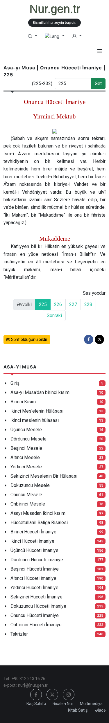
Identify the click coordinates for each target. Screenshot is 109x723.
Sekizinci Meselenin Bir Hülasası (43, 476)
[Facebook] (88, 339)
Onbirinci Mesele (27, 504)
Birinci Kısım (23, 401)
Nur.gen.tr (54, 8)
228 (88, 304)
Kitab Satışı (78, 710)
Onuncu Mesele (26, 494)
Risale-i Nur (63, 703)
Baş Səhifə (36, 703)
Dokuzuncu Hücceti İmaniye (38, 606)
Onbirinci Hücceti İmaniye (36, 624)
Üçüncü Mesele (26, 429)
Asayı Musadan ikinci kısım (37, 513)
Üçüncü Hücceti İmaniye (34, 550)
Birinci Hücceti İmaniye (33, 532)
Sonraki (54, 315)
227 (73, 304)
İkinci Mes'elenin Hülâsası (36, 411)
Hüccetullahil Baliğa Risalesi (39, 522)
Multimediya (91, 703)
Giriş (14, 383)
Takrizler (19, 634)
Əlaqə (100, 710)
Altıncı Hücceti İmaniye (33, 578)
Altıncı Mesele (25, 457)
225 (43, 304)
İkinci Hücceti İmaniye (32, 541)
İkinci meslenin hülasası (34, 420)
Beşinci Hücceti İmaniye (34, 569)
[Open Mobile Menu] (99, 51)
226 (58, 304)
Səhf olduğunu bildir (28, 339)
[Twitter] (99, 339)
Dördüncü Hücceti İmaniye (36, 559)
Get (98, 83)
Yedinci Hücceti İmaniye (34, 587)
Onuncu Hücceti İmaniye (34, 615)
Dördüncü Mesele (28, 439)
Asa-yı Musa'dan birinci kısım (39, 392)
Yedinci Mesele (26, 467)
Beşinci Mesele (26, 448)
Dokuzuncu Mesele (30, 485)
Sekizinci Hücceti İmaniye (36, 597)
